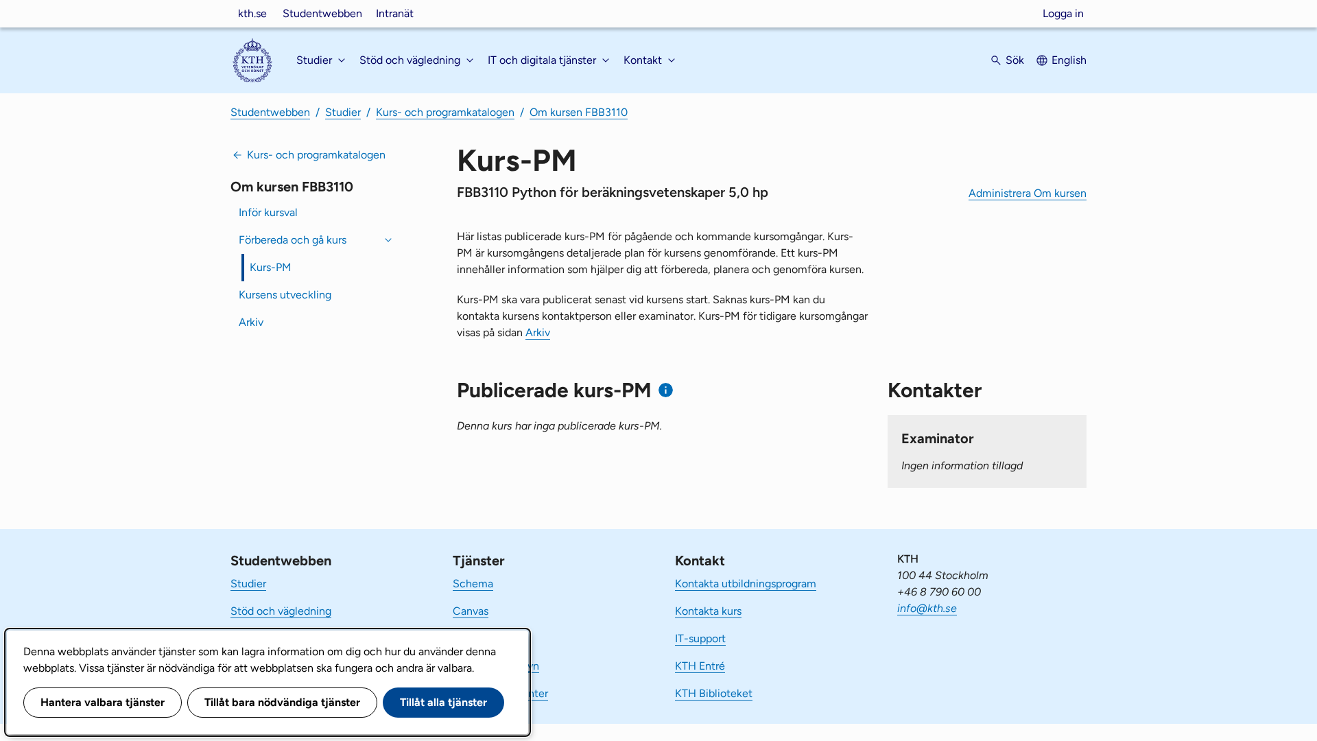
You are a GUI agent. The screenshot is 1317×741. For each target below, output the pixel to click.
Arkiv (251, 322)
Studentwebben (322, 13)
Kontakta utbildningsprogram (745, 583)
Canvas (470, 611)
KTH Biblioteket (713, 693)
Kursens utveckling (285, 294)
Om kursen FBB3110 (579, 112)
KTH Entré (700, 665)
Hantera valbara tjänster (102, 702)
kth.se (252, 13)
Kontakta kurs (708, 611)
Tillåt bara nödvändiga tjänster (282, 702)
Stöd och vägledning (280, 611)
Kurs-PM (271, 267)
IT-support (700, 638)
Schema (473, 583)
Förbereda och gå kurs (292, 239)
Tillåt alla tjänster (443, 702)
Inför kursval (268, 212)
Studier (343, 112)
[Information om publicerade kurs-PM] (665, 390)
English (1069, 60)
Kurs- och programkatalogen (445, 112)
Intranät (395, 13)
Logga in (1063, 13)
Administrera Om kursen (1028, 193)
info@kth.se (927, 608)
